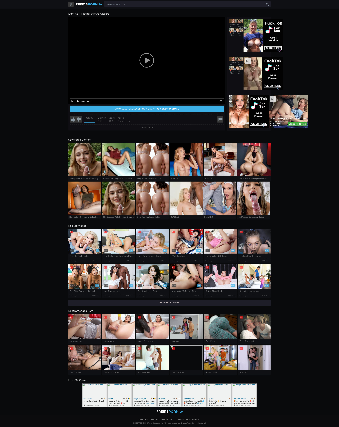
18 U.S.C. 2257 (168, 419)
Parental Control (188, 419)
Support (143, 419)
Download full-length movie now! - (147, 109)
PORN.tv (89, 4)
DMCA (154, 419)
